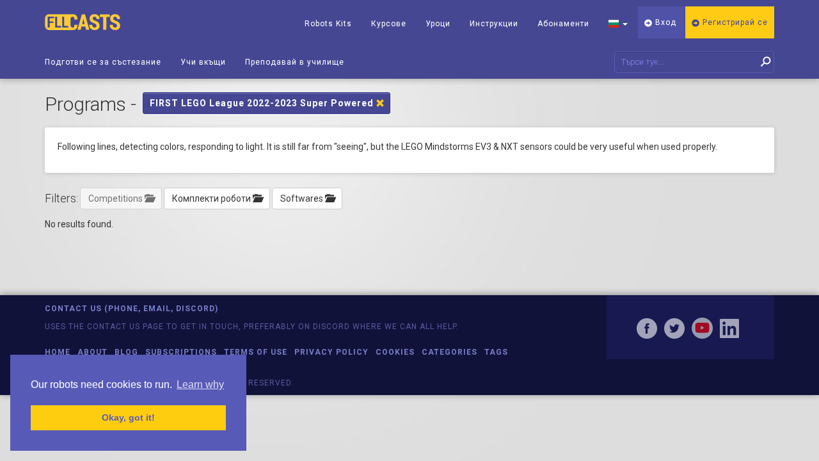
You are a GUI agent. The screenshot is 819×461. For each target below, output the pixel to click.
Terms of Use (255, 352)
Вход (664, 22)
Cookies (395, 352)
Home (57, 352)
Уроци (437, 23)
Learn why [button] (200, 384)
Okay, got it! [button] (128, 417)
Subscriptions (181, 352)
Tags (496, 352)
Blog (126, 352)
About (92, 352)
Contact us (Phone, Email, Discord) (131, 308)
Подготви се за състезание (103, 62)
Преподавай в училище (294, 62)
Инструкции (494, 23)
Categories (449, 352)
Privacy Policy (331, 352)
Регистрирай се (734, 22)
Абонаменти (563, 23)
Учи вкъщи (203, 62)
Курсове (388, 23)
